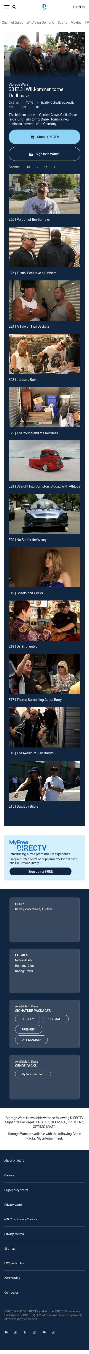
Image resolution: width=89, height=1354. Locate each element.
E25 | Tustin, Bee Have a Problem (33, 272)
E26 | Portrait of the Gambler (29, 219)
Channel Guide (12, 22)
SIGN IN (79, 7)
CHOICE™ (28, 1019)
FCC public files (14, 1263)
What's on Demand (40, 22)
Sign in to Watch (48, 154)
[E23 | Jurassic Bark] (44, 354)
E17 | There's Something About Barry (35, 699)
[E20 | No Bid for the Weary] (44, 514)
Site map (10, 1248)
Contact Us (11, 1292)
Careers (9, 1175)
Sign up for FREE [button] (40, 871)
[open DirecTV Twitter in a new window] (25, 1332)
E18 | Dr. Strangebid (23, 646)
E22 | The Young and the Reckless (33, 433)
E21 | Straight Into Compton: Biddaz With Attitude (44, 486)
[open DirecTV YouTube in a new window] (44, 1332)
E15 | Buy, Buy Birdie (23, 806)
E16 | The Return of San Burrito (31, 753)
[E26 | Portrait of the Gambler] (44, 194)
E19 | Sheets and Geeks (26, 593)
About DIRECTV (14, 1161)
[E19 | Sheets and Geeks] (44, 567)
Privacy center (13, 1204)
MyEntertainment (33, 1074)
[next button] (54, 166)
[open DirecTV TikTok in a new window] (53, 1332)
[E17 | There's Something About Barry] (44, 674)
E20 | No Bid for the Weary (28, 539)
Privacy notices (14, 1234)
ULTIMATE (55, 1019)
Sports (62, 22)
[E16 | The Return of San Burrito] (44, 727)
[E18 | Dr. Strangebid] (44, 620)
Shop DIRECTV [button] (48, 136)
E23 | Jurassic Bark (23, 379)
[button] (7, 6)
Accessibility (12, 1278)
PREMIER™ (29, 1029)
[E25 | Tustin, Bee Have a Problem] (44, 247)
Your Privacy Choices (23, 1219)
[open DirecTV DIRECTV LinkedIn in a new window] (6, 1332)
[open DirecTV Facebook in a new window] (15, 1332)
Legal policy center (16, 1190)
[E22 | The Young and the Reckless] (44, 407)
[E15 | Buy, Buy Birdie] (44, 781)
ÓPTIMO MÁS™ (31, 1040)
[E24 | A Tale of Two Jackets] (44, 300)
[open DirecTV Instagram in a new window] (34, 1332)
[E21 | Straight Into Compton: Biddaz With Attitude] (44, 460)
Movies (76, 22)
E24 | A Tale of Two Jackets (29, 326)
